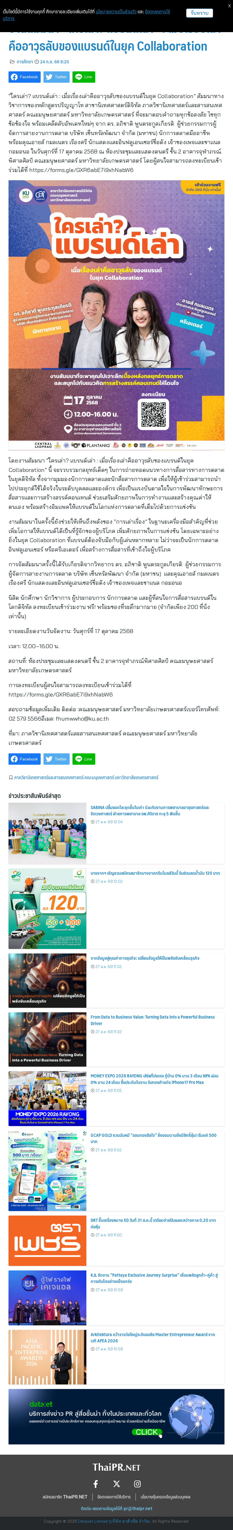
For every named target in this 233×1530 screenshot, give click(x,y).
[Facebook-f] (95, 1484)
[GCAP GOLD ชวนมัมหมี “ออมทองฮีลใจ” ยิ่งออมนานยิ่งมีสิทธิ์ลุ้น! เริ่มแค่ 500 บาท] (47, 1171)
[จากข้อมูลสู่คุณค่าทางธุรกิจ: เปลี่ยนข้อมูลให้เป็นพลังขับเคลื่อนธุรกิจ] (47, 980)
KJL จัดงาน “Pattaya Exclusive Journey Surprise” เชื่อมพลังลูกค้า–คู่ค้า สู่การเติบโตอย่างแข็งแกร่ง (154, 1278)
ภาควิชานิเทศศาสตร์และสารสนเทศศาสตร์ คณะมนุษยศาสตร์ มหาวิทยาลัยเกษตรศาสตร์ (86, 777)
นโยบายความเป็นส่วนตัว (116, 11)
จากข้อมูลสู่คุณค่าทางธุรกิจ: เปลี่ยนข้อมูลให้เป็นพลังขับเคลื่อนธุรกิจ (145, 958)
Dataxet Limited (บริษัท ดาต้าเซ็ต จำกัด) (114, 1521)
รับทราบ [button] (200, 13)
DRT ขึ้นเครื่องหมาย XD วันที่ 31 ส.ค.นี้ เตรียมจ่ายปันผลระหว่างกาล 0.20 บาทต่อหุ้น (153, 1223)
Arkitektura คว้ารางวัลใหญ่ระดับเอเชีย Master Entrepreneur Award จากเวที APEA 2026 (153, 1337)
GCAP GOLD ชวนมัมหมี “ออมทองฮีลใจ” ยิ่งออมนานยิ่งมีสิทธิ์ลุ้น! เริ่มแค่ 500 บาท (154, 1138)
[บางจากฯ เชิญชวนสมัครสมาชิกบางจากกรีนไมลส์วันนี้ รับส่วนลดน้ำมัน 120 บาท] (47, 908)
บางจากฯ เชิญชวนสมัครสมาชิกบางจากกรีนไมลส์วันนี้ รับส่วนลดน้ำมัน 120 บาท (155, 873)
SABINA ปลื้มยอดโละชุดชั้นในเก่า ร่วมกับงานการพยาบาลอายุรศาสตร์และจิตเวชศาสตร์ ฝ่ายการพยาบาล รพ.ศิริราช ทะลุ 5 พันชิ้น (150, 810)
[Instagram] (138, 1484)
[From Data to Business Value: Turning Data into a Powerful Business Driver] (47, 1039)
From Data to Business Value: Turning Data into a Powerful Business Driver (153, 1020)
